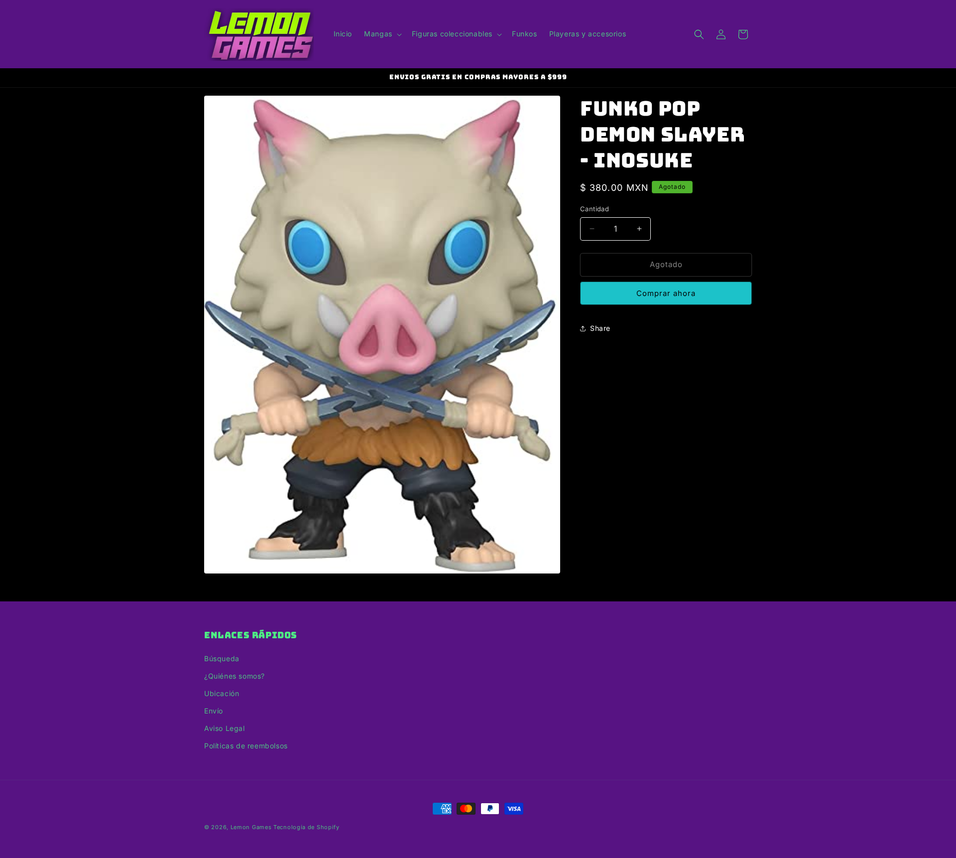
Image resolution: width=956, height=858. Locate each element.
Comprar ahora (666, 293)
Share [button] (600, 328)
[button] (382, 33)
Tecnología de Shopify (306, 827)
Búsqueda (221, 658)
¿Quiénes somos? (234, 676)
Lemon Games (251, 827)
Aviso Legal (224, 728)
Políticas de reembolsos (246, 745)
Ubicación (221, 693)
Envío (213, 711)
